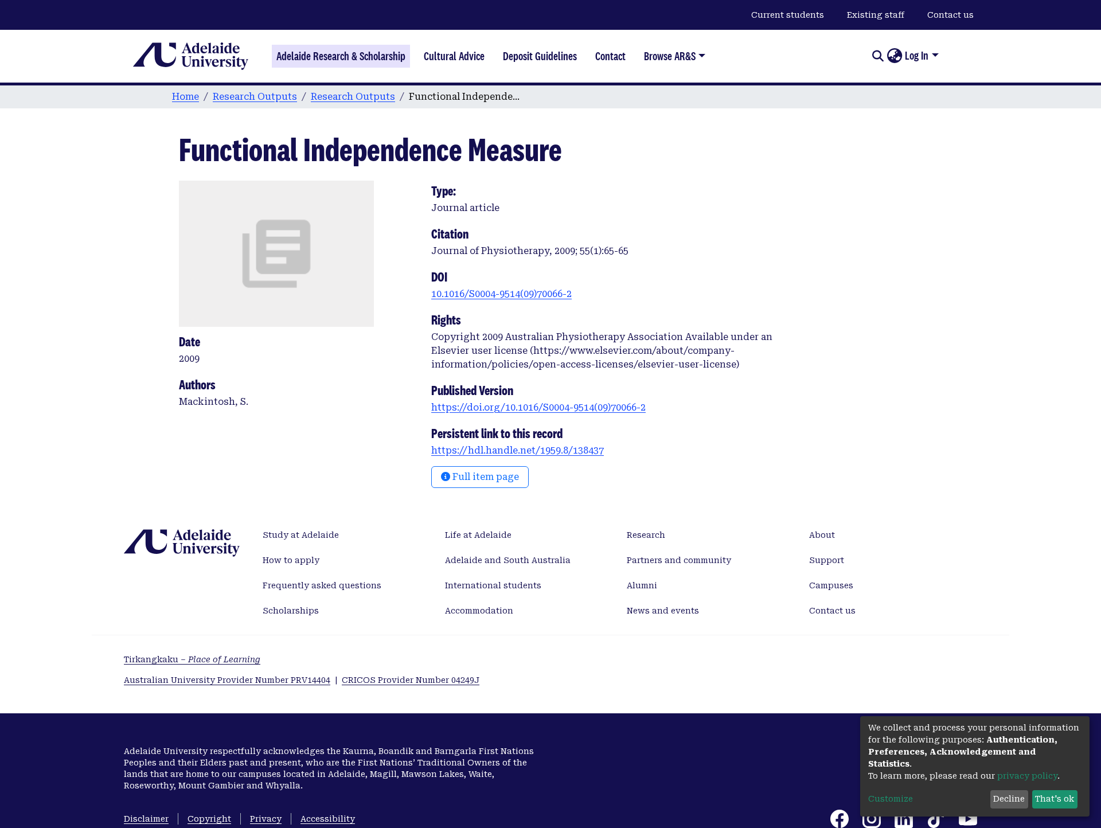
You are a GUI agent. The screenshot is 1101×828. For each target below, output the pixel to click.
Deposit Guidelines (540, 56)
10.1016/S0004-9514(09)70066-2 (501, 293)
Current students (787, 14)
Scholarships (291, 610)
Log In (916, 56)
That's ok (1054, 798)
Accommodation (479, 610)
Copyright (209, 818)
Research (646, 535)
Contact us (950, 14)
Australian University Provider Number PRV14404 (227, 680)
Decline (1009, 798)
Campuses (831, 585)
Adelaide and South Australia (508, 560)
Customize (890, 798)
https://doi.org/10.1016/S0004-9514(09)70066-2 (538, 407)
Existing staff (875, 14)
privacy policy (1027, 775)
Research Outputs (255, 96)
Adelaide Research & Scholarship (340, 56)
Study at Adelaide (301, 535)
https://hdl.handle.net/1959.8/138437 (517, 450)
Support (826, 560)
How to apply (291, 560)
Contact (610, 56)
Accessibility (327, 818)
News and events (663, 610)
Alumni (642, 585)
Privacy (266, 818)
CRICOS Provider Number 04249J (410, 680)
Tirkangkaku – (192, 659)
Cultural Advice (454, 56)
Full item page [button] (484, 476)
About (822, 535)
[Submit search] (877, 56)
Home (185, 96)
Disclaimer (146, 818)
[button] (894, 56)
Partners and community (679, 560)
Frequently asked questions (322, 585)
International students (493, 585)
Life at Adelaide (478, 535)
